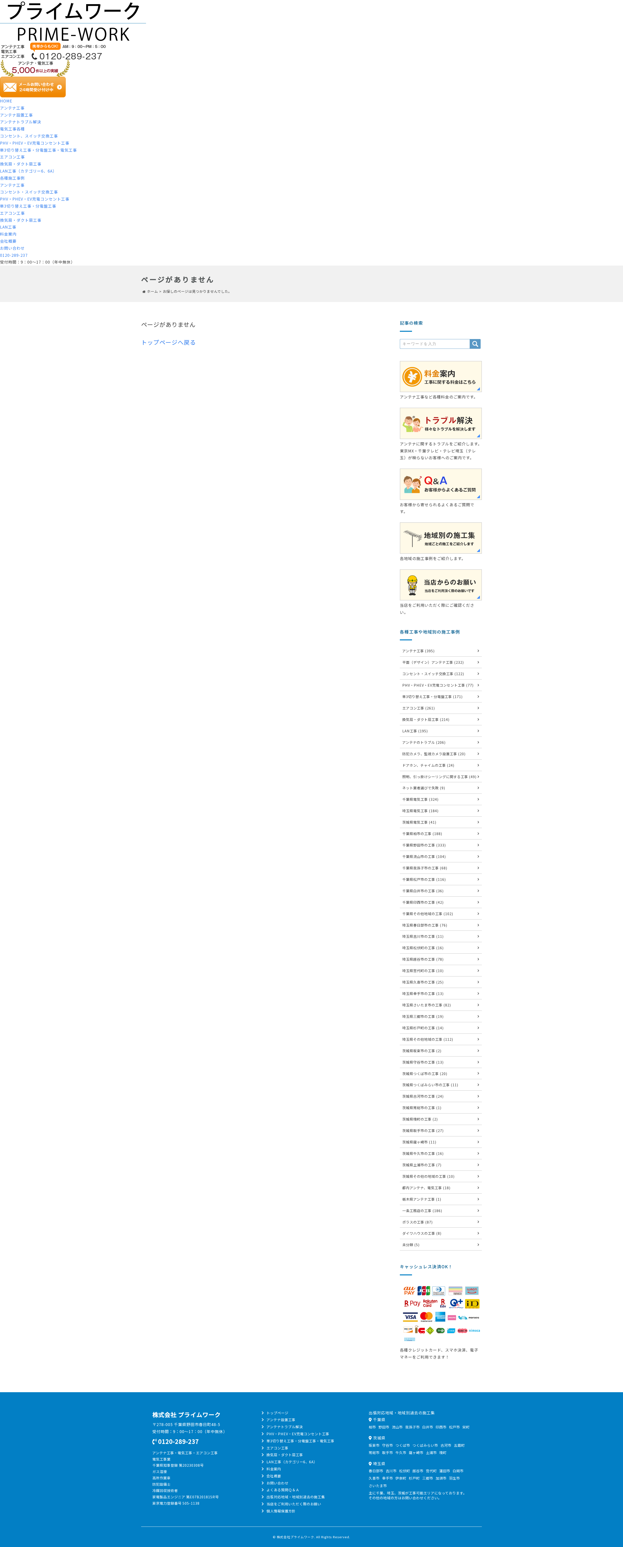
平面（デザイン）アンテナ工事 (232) (433, 662)
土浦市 (431, 1452)
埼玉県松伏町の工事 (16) (423, 947)
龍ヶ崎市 (416, 1452)
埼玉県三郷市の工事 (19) (423, 1016)
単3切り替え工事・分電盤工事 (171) (432, 696)
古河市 (445, 1445)
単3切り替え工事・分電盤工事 (28, 206)
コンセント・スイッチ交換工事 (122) (433, 673)
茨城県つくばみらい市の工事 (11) (430, 1084)
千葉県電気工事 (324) (420, 799)
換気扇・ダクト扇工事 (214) (425, 719)
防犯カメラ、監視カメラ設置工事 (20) (434, 753)
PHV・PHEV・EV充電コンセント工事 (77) (438, 685)
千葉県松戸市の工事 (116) (424, 879)
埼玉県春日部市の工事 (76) (424, 925)
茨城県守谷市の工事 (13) (423, 1062)
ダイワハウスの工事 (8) (421, 1233)
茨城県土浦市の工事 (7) (421, 1164)
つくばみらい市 (425, 1445)
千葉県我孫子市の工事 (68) (424, 867)
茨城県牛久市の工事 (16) (423, 1153)
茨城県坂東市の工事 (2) (421, 1050)
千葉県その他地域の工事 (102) (427, 913)
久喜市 (374, 1478)
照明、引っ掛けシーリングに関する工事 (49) (439, 776)
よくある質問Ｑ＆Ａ (282, 1489)
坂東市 (374, 1445)
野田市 (383, 1426)
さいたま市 (378, 1485)
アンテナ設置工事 (16, 115)
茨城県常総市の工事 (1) (421, 1107)
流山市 (397, 1426)
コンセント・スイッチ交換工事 (29, 192)
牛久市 (400, 1452)
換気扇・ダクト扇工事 (20, 164)
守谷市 (387, 1445)
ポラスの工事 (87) (417, 1222)
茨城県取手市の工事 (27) (423, 1130)
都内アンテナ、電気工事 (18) (426, 1187)
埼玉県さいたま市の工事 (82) (426, 1004)
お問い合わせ (12, 248)
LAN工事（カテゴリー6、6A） (28, 171)
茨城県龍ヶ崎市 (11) (419, 1141)
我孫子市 (412, 1426)
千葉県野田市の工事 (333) (424, 844)
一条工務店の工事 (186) (422, 1210)
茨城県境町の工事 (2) (420, 1119)
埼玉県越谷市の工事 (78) (423, 959)
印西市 (441, 1426)
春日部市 (376, 1470)
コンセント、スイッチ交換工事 (29, 136)
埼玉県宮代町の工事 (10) (423, 970)
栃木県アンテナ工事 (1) (421, 1199)
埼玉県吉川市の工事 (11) (423, 936)
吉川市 (391, 1470)
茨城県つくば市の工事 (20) (424, 1073)
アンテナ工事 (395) (418, 650)
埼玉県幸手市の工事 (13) (423, 993)
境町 (443, 1452)
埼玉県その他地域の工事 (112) (427, 1039)
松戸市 (454, 1426)
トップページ (277, 1412)
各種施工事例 (12, 178)
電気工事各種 (12, 129)
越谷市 (417, 1470)
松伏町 (404, 1470)
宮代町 (431, 1470)
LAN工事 (8, 227)
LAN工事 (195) (415, 730)
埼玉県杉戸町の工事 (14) (423, 1027)
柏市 (372, 1426)
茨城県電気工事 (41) (419, 822)
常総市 (374, 1452)
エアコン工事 (12, 157)
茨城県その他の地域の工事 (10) (428, 1176)
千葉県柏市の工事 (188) (422, 833)
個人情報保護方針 (281, 1510)
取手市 (387, 1452)
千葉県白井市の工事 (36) (423, 890)
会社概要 (8, 241)
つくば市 (402, 1445)
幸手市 (387, 1478)
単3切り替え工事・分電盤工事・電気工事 (38, 150)
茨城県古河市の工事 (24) (423, 1096)
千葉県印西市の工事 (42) (423, 902)
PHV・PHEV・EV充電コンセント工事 (34, 143)
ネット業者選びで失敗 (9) (423, 787)
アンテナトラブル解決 (20, 122)
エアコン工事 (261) (418, 707)
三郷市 (427, 1478)
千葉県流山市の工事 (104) (424, 856)
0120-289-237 (14, 255)
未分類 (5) (411, 1244)
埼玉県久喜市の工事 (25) (423, 982)
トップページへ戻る (168, 342)
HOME (6, 101)
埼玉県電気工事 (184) (420, 810)
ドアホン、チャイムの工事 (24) (428, 765)
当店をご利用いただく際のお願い (293, 1503)
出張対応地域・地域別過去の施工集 (295, 1496)
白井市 (427, 1426)
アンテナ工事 (12, 108)
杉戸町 (414, 1478)
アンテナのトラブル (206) (424, 742)
